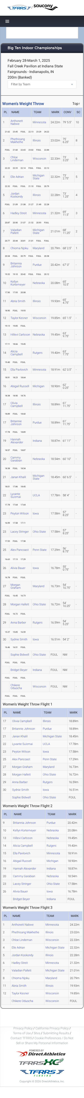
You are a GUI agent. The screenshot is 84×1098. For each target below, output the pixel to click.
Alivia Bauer (18, 568)
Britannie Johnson (16, 422)
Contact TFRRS (21, 1038)
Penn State (40, 549)
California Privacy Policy (52, 1028)
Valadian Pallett (16, 231)
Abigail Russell (20, 386)
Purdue (37, 264)
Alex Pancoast (20, 549)
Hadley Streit (19, 213)
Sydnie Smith (19, 639)
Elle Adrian (17, 176)
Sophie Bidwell (20, 654)
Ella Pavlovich (19, 369)
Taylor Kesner (19, 318)
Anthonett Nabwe (17, 122)
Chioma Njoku (19, 248)
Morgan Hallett (20, 604)
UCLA (36, 495)
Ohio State (39, 531)
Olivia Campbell (17, 404)
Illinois (37, 140)
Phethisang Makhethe (18, 140)
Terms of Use (22, 1033)
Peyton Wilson (20, 513)
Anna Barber (18, 622)
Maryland (38, 248)
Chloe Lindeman (17, 159)
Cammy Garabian (16, 459)
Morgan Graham (16, 586)
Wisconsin (39, 158)
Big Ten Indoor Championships (35, 48)
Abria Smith (18, 301)
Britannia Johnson (16, 265)
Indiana (37, 440)
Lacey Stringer (20, 531)
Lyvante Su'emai (16, 495)
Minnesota (39, 122)
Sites (37, 1033)
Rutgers (38, 352)
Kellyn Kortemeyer (18, 283)
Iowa (36, 513)
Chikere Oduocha (16, 686)
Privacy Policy (23, 1028)
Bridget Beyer (19, 670)
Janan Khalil (18, 477)
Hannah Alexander (17, 441)
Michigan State (38, 177)
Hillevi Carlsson (20, 334)
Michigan (38, 386)
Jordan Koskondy (17, 195)
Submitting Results (56, 1033)
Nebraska (39, 283)
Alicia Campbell (17, 353)
